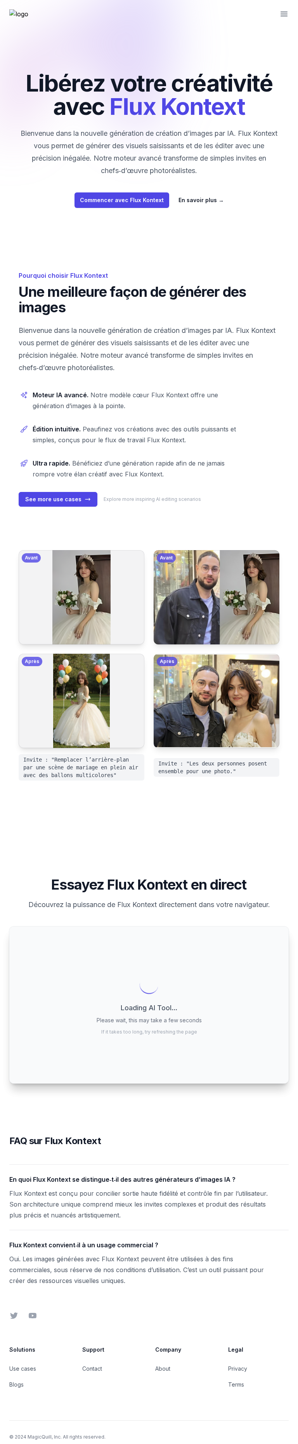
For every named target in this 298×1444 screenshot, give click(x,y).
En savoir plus (201, 200)
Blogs (16, 1384)
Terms (236, 1384)
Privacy (237, 1368)
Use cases (22, 1368)
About (162, 1368)
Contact (92, 1368)
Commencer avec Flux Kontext (122, 200)
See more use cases (53, 499)
